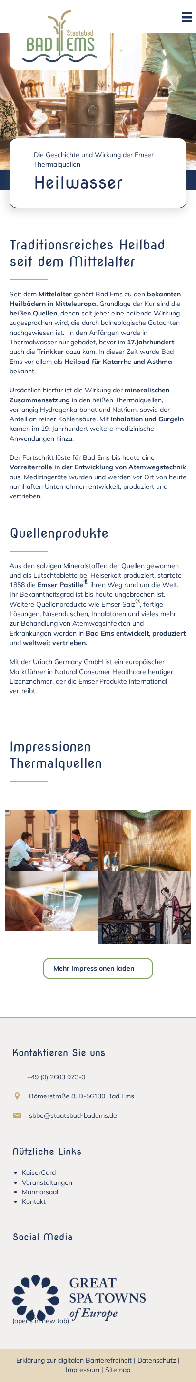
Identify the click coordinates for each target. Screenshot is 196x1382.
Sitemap (117, 1369)
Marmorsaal (40, 1192)
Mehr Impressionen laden (93, 968)
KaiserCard (39, 1172)
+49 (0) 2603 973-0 (56, 1077)
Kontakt (34, 1201)
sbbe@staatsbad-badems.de (73, 1115)
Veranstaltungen (47, 1182)
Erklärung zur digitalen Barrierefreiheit (74, 1360)
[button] (19, 1255)
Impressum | (84, 1369)
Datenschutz (156, 1360)
